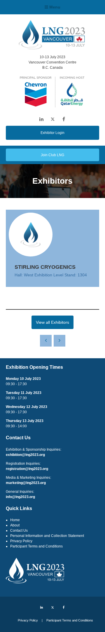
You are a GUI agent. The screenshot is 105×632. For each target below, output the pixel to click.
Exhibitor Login (52, 133)
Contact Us (19, 530)
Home (15, 520)
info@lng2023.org (20, 497)
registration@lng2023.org (27, 469)
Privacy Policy (21, 541)
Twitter (53, 119)
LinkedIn (41, 119)
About (15, 525)
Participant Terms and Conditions (36, 546)
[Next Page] (59, 341)
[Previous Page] (46, 341)
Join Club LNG (52, 155)
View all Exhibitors (52, 322)
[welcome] (52, 48)
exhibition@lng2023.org (25, 455)
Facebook (64, 119)
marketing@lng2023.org (26, 483)
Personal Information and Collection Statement (47, 536)
